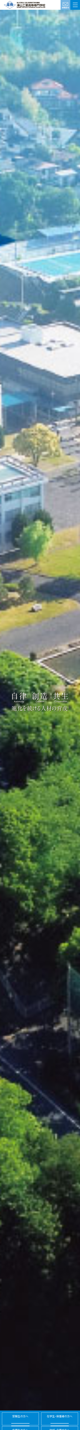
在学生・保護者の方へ (59, 1416)
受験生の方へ (20, 1416)
